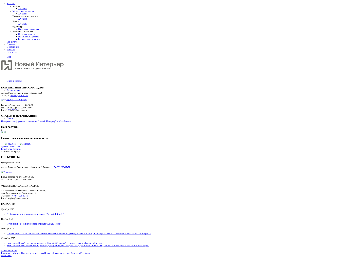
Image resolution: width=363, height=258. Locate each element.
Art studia (22, 8)
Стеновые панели (26, 34)
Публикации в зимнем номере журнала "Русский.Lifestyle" (35, 214)
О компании (13, 47)
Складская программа (28, 29)
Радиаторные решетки (29, 39)
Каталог (11, 3)
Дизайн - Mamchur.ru (11, 146)
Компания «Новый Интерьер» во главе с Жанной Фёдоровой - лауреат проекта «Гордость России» (54, 243)
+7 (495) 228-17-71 (19, 95)
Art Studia (22, 13)
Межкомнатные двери (23, 11)
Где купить (12, 42)
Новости (11, 49)
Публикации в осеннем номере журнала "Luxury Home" (34, 224)
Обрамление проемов (28, 36)
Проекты (11, 44)
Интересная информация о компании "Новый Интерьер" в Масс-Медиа (36, 121)
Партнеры (12, 52)
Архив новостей (9, 250)
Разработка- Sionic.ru (11, 149)
